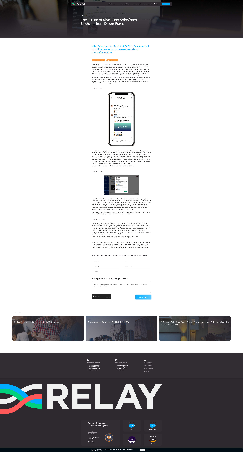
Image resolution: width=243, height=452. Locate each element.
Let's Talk (166, 4)
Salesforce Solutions (93, 362)
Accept (142, 450)
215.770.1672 (91, 433)
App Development (121, 363)
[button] (157, 4)
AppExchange (148, 368)
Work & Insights (149, 365)
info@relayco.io (92, 432)
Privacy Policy (91, 438)
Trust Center (90, 441)
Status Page (90, 440)
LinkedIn (146, 371)
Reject (149, 450)
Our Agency (148, 363)
